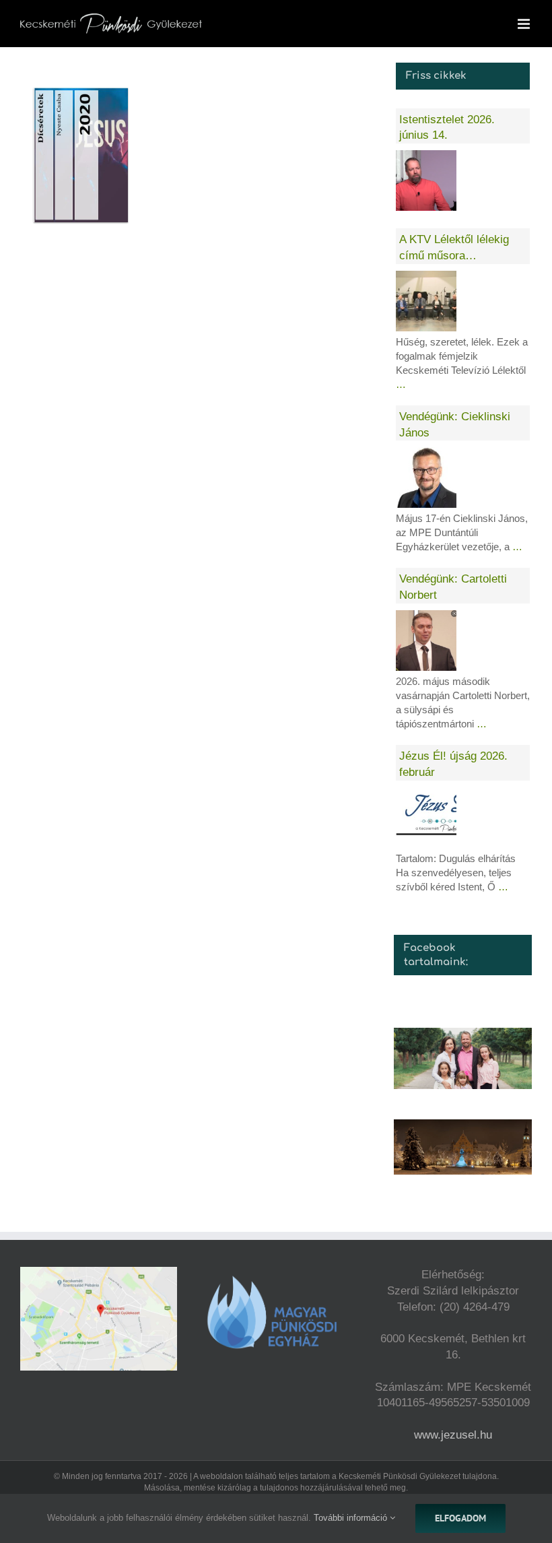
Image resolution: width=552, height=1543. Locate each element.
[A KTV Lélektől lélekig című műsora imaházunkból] (426, 301)
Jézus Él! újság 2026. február (453, 764)
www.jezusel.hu (453, 1435)
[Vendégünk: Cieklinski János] (426, 477)
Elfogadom (460, 1518)
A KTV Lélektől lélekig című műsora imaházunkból (454, 248)
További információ (352, 1518)
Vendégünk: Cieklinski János (454, 424)
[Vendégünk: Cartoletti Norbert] (426, 640)
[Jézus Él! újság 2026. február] (426, 817)
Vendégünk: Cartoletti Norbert (453, 586)
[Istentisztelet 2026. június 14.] (426, 180)
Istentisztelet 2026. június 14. (447, 127)
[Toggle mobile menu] (525, 24)
